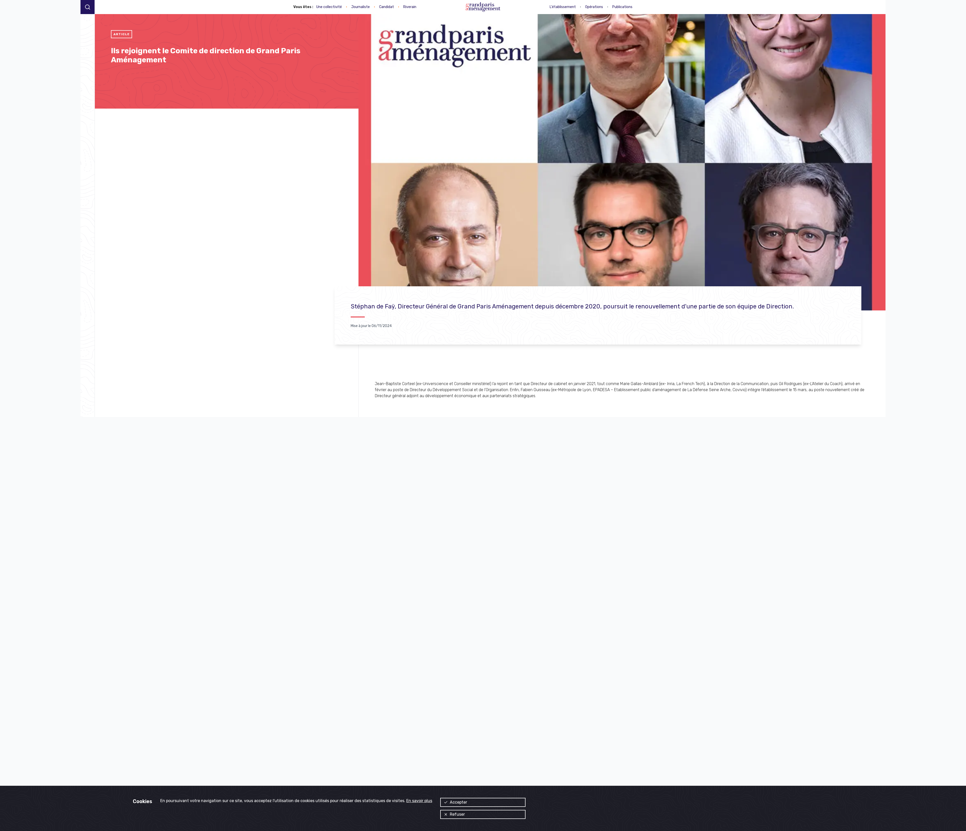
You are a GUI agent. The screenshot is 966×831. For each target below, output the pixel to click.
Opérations (594, 7)
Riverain (409, 7)
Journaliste (360, 7)
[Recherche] (87, 7)
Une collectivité (329, 7)
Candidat (386, 7)
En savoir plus (419, 800)
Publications (622, 7)
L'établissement (563, 7)
